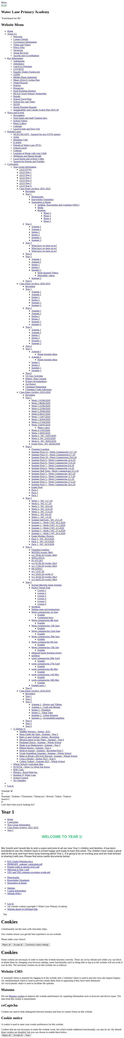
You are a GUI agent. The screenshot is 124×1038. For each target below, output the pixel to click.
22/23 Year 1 (25, 172)
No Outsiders (19, 780)
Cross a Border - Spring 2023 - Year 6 (37, 758)
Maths (40, 207)
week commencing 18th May (45, 680)
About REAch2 (20, 53)
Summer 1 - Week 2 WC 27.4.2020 (48, 530)
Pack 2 (34, 492)
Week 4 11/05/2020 (40, 430)
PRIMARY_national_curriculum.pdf (24, 864)
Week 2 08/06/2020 (40, 403)
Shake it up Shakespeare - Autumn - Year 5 (39, 745)
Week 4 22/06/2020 (40, 408)
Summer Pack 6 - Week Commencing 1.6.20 (52, 468)
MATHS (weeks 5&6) (42, 552)
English (41, 615)
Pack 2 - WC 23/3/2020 (42, 541)
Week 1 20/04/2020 (40, 419)
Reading (42, 210)
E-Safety (17, 142)
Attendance (18, 63)
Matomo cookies (17, 996)
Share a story (44, 427)
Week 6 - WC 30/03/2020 (43, 441)
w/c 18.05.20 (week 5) (42, 574)
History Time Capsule (35, 378)
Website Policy (14, 893)
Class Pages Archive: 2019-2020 (35, 392)
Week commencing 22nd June (45, 631)
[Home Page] (2, 5)
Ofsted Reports (20, 82)
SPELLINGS (37, 558)
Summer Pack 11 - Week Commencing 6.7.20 (53, 454)
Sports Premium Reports (25, 107)
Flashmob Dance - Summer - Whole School (40, 742)
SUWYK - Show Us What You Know (31, 767)
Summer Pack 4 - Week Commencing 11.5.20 (53, 476)
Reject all (6, 945)
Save (27, 1035)
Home (10, 31)
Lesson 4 (42, 598)
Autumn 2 (36, 229)
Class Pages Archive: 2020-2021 (35, 283)
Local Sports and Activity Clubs (28, 158)
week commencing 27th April (45, 663)
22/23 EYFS (25, 169)
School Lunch (20, 148)
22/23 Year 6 (25, 186)
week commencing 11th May (45, 674)
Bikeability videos (46, 275)
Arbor (16, 137)
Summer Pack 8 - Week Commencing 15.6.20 (53, 463)
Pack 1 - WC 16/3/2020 (42, 544)
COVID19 (18, 69)
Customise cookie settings (37, 945)
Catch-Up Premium (22, 66)
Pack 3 (34, 490)
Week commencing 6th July (44, 642)
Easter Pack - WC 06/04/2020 (45, 444)
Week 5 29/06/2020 (40, 411)
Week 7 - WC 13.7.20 (41, 501)
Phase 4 (47, 218)
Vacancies (18, 50)
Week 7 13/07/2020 (40, 416)
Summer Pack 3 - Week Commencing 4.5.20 (52, 479)
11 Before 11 (19, 729)
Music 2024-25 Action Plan (26, 80)
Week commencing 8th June (44, 620)
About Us (12, 34)
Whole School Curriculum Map (28, 764)
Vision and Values (22, 44)
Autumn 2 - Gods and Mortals (45, 707)
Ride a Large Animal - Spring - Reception (39, 737)
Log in (10, 786)
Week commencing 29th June (45, 636)
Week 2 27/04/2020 (40, 422)
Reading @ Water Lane (24, 775)
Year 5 (28, 256)
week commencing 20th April (45, 658)
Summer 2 (36, 240)
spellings (35, 655)
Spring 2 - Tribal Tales (42, 712)
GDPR (16, 74)
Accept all (18, 945)
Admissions (18, 61)
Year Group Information (24, 167)
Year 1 (28, 194)
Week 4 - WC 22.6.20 (41, 509)
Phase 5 (47, 221)
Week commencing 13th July (45, 647)
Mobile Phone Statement (25, 77)
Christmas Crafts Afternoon (38, 389)
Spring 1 (35, 232)
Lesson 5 (42, 601)
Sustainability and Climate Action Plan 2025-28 (36, 110)
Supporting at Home (41, 202)
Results (16, 96)
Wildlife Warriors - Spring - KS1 (34, 731)
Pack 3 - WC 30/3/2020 (42, 539)
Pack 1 (34, 495)
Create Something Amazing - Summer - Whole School (45, 753)
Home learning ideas (47, 354)
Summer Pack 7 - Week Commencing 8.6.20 (52, 465)
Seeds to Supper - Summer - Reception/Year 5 (41, 750)
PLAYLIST (37, 560)
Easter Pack (37, 487)
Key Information (15, 58)
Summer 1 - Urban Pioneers (44, 715)
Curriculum (12, 164)
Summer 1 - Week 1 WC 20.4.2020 (48, 533)
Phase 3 (47, 215)
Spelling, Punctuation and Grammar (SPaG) (58, 205)
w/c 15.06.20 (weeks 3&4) (44, 566)
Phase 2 (47, 213)
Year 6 (28, 281)
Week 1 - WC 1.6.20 (41, 517)
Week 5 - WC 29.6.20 (41, 506)
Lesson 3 (42, 596)
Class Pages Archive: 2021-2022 (35, 188)
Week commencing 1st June (44, 612)
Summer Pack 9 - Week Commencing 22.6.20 (53, 460)
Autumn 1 (36, 226)
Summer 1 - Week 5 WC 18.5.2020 (48, 522)
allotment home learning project (46, 653)
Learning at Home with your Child (29, 153)
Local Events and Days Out (26, 129)
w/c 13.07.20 (37, 571)
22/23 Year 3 (25, 177)
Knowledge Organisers (42, 199)
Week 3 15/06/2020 (40, 406)
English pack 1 (38, 685)
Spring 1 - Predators (41, 710)
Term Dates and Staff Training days (30, 118)
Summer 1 (36, 237)
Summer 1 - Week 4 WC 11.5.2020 (48, 525)
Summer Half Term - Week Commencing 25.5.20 (55, 471)
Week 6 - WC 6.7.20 (41, 503)
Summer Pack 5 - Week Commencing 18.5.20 (53, 473)
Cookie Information (16, 890)
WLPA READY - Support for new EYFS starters (36, 134)
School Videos (20, 120)
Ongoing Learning (40, 449)
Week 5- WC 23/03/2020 (43, 438)
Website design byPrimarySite (22, 909)
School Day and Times (24, 101)
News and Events (15, 112)
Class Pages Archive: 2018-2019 (35, 691)
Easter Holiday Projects (42, 536)
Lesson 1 (42, 590)
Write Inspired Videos (48, 272)
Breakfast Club (20, 139)
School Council (20, 777)
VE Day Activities (34, 376)
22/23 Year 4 (25, 180)
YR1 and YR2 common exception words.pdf (28, 872)
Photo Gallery (20, 123)
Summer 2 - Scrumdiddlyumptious (47, 718)
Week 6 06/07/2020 (40, 414)
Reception (30, 191)
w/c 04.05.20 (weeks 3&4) (44, 579)
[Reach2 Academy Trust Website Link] (5, 5)
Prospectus (18, 88)
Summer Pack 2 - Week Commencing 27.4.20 (53, 482)
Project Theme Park (40, 587)
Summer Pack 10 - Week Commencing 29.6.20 (54, 457)
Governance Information (25, 42)
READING (37, 568)
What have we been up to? (44, 245)
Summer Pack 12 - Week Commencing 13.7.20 (54, 452)
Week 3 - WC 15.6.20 (41, 511)
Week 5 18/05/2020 (40, 433)
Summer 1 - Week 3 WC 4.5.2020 (47, 528)
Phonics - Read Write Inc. (25, 772)
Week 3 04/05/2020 (40, 425)
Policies (17, 85)
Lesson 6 (42, 604)
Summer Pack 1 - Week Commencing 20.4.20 (53, 484)
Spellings (35, 606)
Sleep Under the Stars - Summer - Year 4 (38, 734)
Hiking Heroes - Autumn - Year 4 (35, 748)
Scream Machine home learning (46, 585)
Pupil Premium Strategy (24, 91)
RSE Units (18, 769)
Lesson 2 (42, 593)
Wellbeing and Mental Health (27, 156)
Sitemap (11, 888)
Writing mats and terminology (45, 609)
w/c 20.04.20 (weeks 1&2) (44, 577)
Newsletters (18, 115)
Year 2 (28, 224)
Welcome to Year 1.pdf (18, 869)
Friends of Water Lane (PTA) (27, 145)
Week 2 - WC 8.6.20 (41, 514)
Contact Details (20, 39)
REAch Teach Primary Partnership (29, 93)
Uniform (17, 150)
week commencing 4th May (44, 669)
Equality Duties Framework (26, 72)
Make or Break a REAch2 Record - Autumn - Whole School (48, 756)
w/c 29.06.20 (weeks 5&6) (44, 555)
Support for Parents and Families (28, 161)
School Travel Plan (22, 99)
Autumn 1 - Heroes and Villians (46, 704)
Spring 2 (35, 234)
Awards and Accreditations (26, 55)
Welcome (17, 36)
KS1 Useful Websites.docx (20, 861)
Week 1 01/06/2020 (40, 400)
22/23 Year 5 (25, 183)
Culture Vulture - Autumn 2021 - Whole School (42, 761)
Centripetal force (45, 617)
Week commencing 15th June (45, 625)
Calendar (17, 126)
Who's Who (19, 47)
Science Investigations (36, 381)
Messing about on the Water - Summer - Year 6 (41, 739)
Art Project (30, 384)
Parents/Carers (14, 131)
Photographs (37, 196)
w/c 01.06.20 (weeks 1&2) (44, 563)
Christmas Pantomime (35, 387)
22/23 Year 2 (25, 175)
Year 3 (28, 243)
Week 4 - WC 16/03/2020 (43, 435)
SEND (16, 104)
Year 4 (28, 253)
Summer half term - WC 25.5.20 (46, 520)
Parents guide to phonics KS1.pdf (23, 867)
